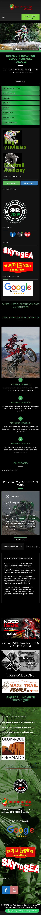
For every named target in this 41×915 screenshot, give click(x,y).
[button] (22, 911)
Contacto (29, 183)
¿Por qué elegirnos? (11, 546)
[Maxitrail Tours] (20, 686)
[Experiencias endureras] (15, 139)
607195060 (12, 183)
